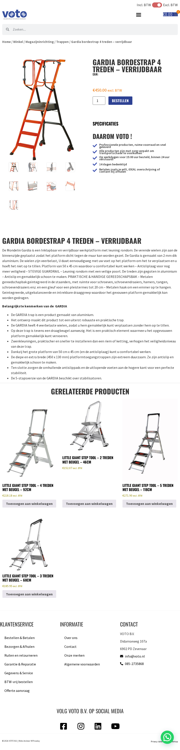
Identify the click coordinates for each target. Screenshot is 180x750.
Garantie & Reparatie (20, 664)
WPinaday (35, 741)
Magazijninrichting (39, 42)
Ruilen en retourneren (21, 655)
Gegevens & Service (18, 673)
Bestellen (120, 100)
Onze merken (74, 655)
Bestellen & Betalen (19, 637)
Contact (70, 646)
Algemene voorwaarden (82, 664)
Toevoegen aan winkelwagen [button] (29, 503)
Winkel (18, 42)
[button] (139, 15)
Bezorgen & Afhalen (19, 646)
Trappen (62, 42)
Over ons (70, 637)
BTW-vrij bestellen (18, 682)
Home (6, 42)
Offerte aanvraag (17, 690)
